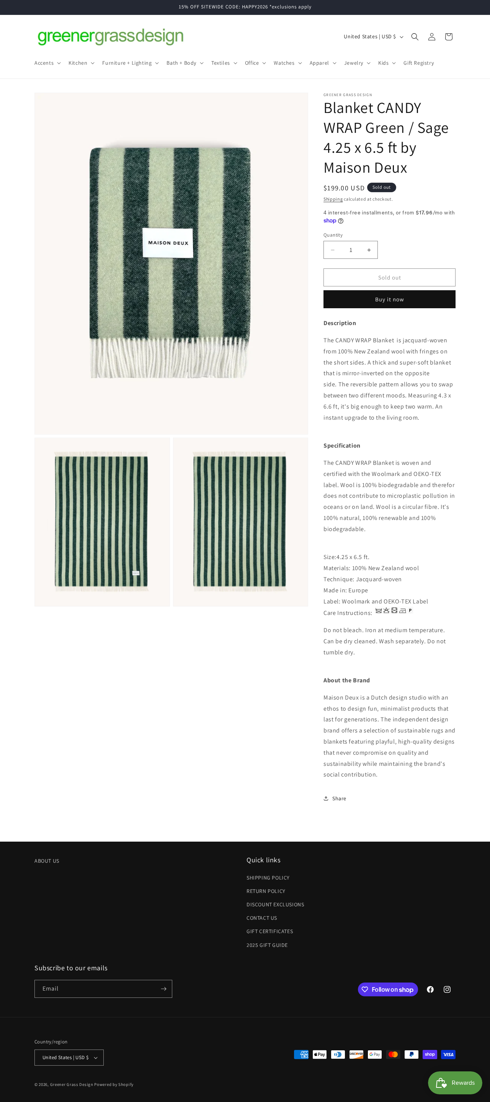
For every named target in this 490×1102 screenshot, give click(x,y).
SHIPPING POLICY (268, 877)
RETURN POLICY (266, 891)
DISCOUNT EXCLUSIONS (275, 904)
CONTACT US (262, 917)
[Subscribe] (163, 989)
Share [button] (339, 798)
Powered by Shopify (114, 1084)
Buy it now (389, 299)
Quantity (333, 235)
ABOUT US (46, 860)
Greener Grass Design (71, 1084)
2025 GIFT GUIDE (267, 945)
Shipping (333, 199)
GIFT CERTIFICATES (270, 931)
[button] (47, 63)
